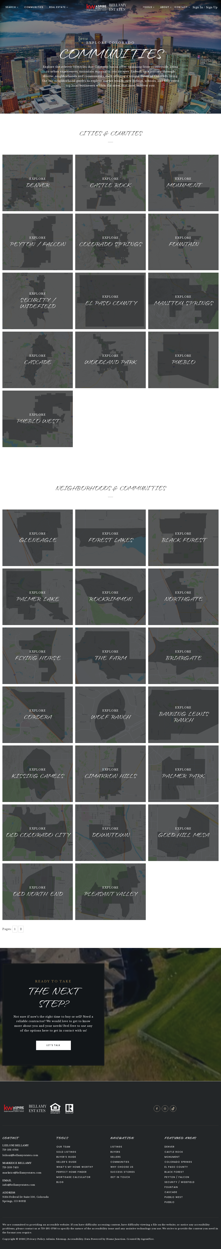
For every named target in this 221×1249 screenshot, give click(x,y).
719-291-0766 (10, 1149)
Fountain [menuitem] (171, 1187)
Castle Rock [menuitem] (174, 1151)
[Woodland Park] (110, 359)
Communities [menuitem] (33, 7)
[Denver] (37, 182)
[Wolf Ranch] (110, 714)
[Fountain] (183, 241)
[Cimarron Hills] (110, 773)
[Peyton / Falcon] (37, 241)
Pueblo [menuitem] (170, 1202)
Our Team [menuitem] (63, 1146)
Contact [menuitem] (181, 7)
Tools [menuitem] (147, 7)
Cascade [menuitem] (171, 1192)
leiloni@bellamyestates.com (20, 1155)
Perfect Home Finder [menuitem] (71, 1172)
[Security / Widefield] (37, 300)
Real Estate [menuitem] (57, 7)
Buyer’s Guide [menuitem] (66, 1157)
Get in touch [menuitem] (120, 1177)
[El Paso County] (110, 300)
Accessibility (75, 1239)
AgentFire (147, 1239)
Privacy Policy (36, 1239)
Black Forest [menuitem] (174, 1172)
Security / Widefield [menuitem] (180, 1182)
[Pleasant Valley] (110, 891)
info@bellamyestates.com (18, 1184)
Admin (50, 1239)
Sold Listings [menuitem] (66, 1151)
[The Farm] (110, 655)
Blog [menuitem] (60, 1182)
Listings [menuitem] (116, 1146)
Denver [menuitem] (170, 1146)
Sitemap (61, 1239)
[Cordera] (37, 714)
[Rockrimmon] (110, 596)
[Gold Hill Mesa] (183, 832)
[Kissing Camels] (37, 773)
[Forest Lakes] (110, 537)
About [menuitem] (164, 7)
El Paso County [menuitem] (176, 1167)
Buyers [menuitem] (115, 1151)
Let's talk (53, 1045)
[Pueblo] (183, 359)
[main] (110, 540)
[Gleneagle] (37, 537)
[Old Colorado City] (37, 832)
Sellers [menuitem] (115, 1157)
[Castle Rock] (110, 182)
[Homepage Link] (96, 7)
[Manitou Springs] (183, 300)
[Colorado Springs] (110, 241)
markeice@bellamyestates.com (21, 1172)
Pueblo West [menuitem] (174, 1197)
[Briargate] (183, 655)
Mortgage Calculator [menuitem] (73, 1177)
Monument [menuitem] (172, 1157)
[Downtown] (110, 832)
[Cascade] (37, 359)
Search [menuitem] (11, 7)
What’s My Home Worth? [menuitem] (74, 1167)
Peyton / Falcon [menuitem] (177, 1177)
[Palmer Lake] (37, 596)
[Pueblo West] (37, 418)
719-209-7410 (10, 1167)
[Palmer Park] (183, 773)
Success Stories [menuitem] (122, 1172)
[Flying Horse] (37, 655)
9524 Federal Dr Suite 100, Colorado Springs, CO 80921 (25, 1199)
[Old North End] (37, 891)
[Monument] (183, 182)
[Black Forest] (183, 537)
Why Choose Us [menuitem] (121, 1167)
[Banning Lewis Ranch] (183, 714)
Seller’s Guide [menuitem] (66, 1162)
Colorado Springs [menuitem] (178, 1162)
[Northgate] (183, 596)
